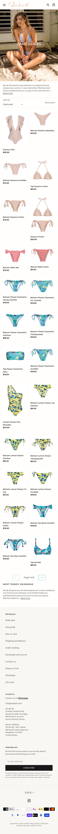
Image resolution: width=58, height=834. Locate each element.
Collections (44, 823)
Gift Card (9, 682)
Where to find (11, 668)
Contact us (10, 661)
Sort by (6, 100)
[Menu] (4, 5)
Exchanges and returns (16, 654)
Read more (8, 93)
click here (46, 777)
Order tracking (12, 648)
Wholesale (10, 675)
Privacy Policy (35, 823)
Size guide (10, 627)
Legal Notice (14, 823)
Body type (10, 620)
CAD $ (28, 792)
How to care (11, 634)
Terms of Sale (24, 823)
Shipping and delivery (15, 641)
